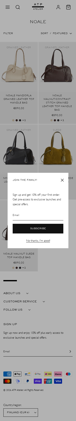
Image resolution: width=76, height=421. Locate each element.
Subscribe (38, 229)
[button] (62, 180)
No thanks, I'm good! (38, 241)
